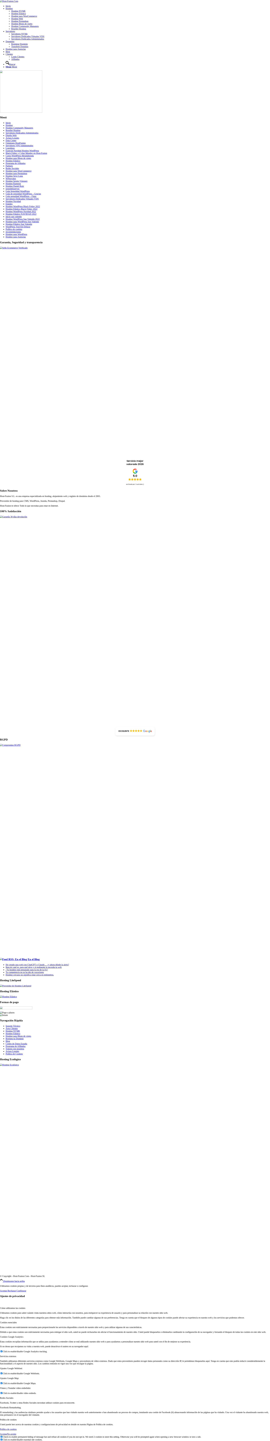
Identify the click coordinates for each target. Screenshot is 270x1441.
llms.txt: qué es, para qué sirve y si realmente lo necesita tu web (34, 967)
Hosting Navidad (13, 201)
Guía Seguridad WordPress (18, 191)
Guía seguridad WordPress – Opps (21, 196)
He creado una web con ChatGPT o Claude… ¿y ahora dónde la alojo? (37, 964)
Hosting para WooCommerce (19, 171)
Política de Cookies (14, 1054)
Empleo (9, 204)
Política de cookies (14, 229)
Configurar (21, 1291)
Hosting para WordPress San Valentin (22, 221)
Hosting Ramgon (13, 183)
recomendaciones (13, 232)
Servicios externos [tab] (8, 1356)
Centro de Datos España (16, 1044)
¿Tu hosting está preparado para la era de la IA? (27, 970)
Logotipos (10, 148)
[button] (135, 731)
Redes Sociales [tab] (6, 1398)
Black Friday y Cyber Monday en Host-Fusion (26, 153)
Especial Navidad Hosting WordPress (22, 150)
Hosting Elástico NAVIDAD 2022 (21, 214)
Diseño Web (11, 135)
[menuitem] (138, 6)
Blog (8, 1041)
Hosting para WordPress (16, 234)
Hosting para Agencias (16, 237)
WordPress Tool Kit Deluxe (18, 227)
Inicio (8, 123)
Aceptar (4, 1291)
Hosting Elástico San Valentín (19, 224)
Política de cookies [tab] (8, 1419)
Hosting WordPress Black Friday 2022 (23, 206)
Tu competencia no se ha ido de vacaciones (25, 972)
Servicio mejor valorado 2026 (135, 462)
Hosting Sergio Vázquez (16, 181)
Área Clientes (12, 1028)
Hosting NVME (13, 1031)
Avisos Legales (12, 138)
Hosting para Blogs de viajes (18, 158)
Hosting (9, 125)
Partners (9, 166)
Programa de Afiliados (15, 163)
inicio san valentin (14, 216)
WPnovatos (11, 178)
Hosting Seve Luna (14, 176)
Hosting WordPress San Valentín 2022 (23, 219)
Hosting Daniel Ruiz (15, 186)
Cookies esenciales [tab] (8, 1322)
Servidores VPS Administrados (19, 145)
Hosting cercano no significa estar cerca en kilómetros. (30, 975)
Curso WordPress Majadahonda (20, 156)
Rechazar (12, 1291)
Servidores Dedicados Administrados (22, 133)
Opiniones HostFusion (16, 143)
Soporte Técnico (13, 1026)
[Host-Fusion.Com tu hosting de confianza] (9, 1)
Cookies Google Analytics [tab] (11, 1337)
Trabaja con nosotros (15, 1049)
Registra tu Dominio (15, 1038)
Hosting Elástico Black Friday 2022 (21, 209)
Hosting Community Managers (19, 128)
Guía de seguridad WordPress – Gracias (23, 194)
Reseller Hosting (13, 130)
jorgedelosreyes (12, 188)
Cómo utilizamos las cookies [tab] (12, 1308)
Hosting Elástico (13, 161)
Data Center (11, 140)
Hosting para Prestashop (16, 173)
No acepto (11, 1434)
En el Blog (34, 959)
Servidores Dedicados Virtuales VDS (22, 199)
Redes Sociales (12, 168)
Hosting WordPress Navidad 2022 (21, 211)
